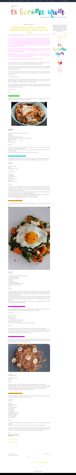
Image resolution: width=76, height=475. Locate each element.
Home (29, 456)
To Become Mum (39, 471)
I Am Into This (20, 53)
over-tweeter (37, 53)
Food (12, 435)
